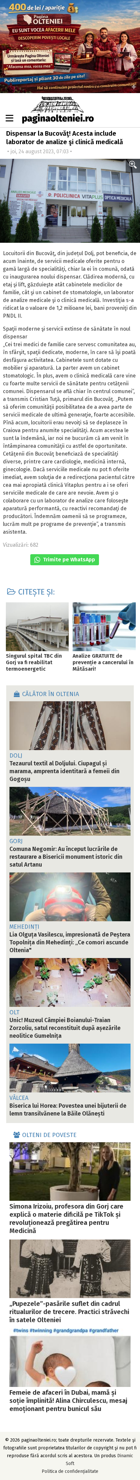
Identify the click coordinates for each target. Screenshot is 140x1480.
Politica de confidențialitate (70, 1471)
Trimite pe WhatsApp (68, 559)
